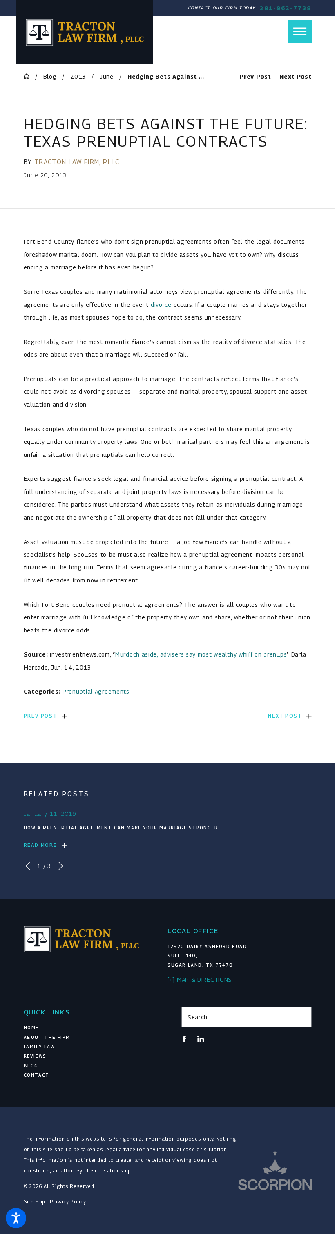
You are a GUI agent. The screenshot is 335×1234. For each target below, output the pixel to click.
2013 (78, 76)
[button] (16, 1218)
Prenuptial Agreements (96, 691)
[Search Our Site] (302, 1017)
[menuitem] (89, 1027)
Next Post (285, 716)
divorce (161, 304)
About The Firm (47, 1037)
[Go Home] (29, 76)
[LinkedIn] (200, 1039)
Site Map (35, 1202)
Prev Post (40, 716)
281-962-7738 (285, 8)
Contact (36, 1075)
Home (31, 1027)
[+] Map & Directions (200, 979)
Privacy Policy (68, 1202)
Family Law (39, 1046)
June (107, 76)
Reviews (35, 1055)
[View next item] (61, 866)
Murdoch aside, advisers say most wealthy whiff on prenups (201, 654)
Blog (50, 76)
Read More (40, 845)
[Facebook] (184, 1039)
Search (198, 1017)
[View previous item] (28, 866)
